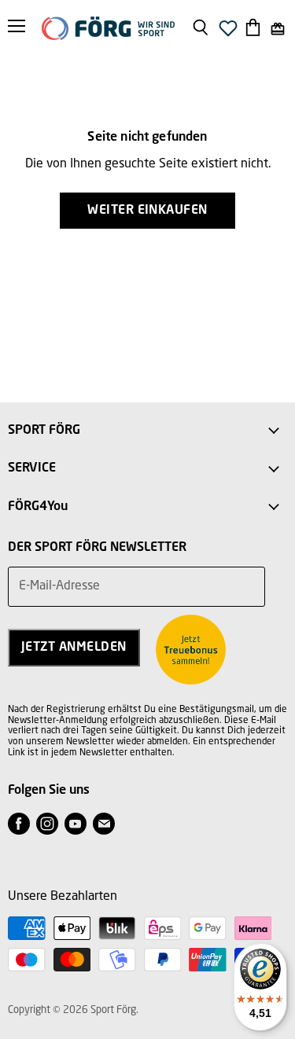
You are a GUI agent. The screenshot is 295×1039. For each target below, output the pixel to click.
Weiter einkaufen (147, 210)
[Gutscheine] (277, 28)
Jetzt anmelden (74, 647)
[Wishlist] (228, 32)
